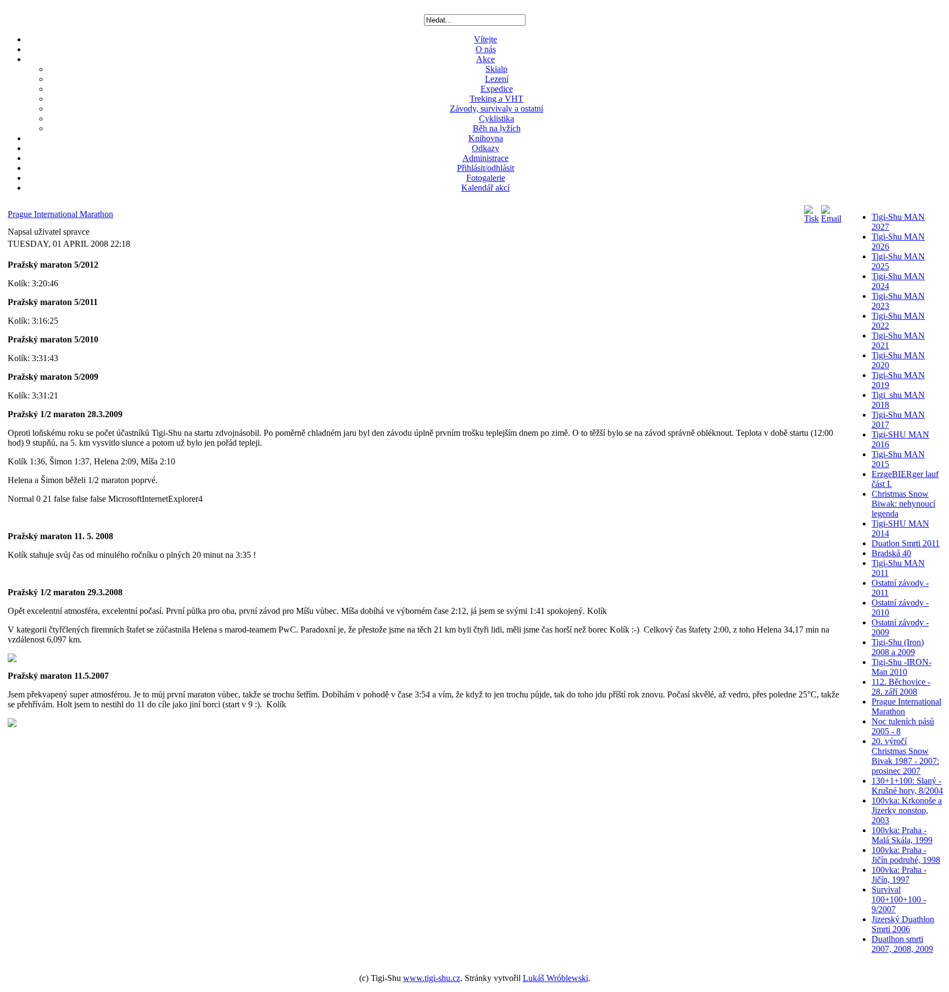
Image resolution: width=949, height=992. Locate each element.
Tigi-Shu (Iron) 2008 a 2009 (898, 647)
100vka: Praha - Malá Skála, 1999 (902, 835)
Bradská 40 (891, 553)
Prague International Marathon (60, 214)
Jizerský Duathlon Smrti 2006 (903, 924)
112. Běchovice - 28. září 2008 (901, 686)
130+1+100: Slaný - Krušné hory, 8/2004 (907, 785)
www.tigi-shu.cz (431, 978)
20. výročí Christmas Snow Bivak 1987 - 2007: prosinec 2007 (905, 755)
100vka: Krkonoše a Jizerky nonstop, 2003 (907, 810)
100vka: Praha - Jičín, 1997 (899, 874)
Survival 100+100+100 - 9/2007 (899, 899)
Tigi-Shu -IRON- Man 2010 (901, 667)
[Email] (831, 218)
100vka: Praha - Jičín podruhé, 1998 (906, 854)
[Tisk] (811, 218)
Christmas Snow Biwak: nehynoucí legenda (903, 503)
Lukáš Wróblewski (555, 978)
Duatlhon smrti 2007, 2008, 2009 (902, 944)
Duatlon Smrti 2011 (906, 543)
